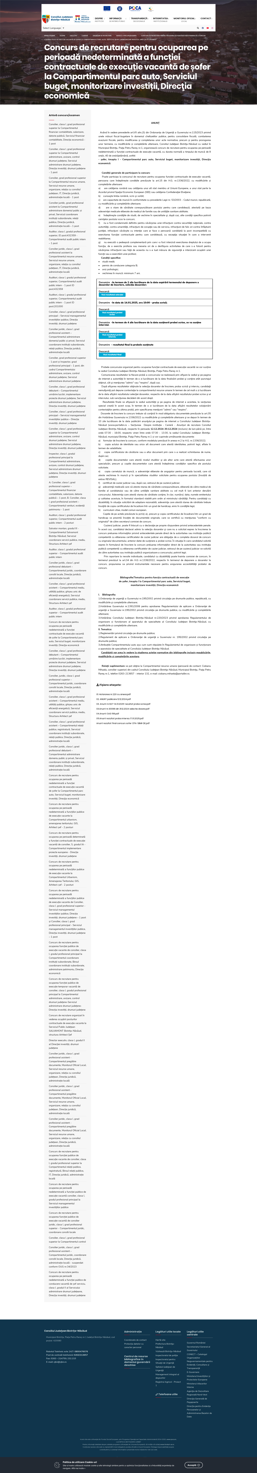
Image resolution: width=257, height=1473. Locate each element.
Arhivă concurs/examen (126, 36)
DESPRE (62, 36)
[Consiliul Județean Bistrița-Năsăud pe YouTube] (207, 28)
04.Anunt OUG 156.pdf (107, 713)
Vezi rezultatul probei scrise (112, 313)
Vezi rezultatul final (112, 354)
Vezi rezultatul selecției (112, 294)
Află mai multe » (78, 1468)
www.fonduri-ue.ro (167, 1444)
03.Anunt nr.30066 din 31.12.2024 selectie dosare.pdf (123, 708)
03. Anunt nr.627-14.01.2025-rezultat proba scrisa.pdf (123, 703)
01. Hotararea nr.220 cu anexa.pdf (113, 694)
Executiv (73, 36)
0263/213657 (81, 1355)
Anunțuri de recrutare (102, 36)
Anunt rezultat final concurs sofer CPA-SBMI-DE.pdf (123, 723)
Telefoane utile (168, 1394)
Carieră (85, 36)
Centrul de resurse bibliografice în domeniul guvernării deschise (137, 1361)
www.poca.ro (171, 1439)
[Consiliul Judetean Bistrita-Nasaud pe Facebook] (202, 28)
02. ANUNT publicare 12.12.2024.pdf (113, 699)
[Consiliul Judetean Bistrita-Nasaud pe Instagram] (212, 28)
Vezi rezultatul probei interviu (112, 335)
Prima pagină (49, 36)
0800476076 (81, 1351)
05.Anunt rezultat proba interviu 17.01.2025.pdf (120, 718)
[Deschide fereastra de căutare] (198, 28)
